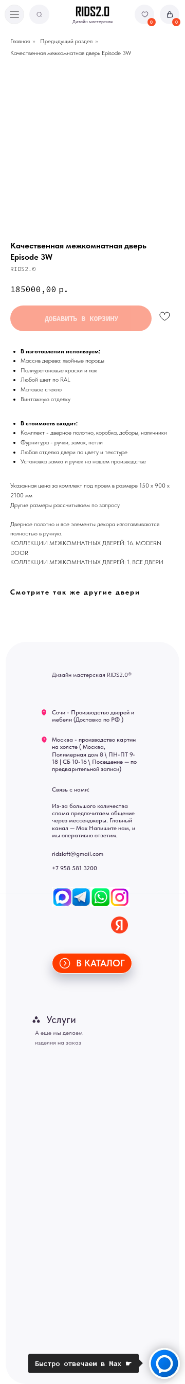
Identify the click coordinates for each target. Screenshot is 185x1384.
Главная (20, 41)
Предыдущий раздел (66, 41)
